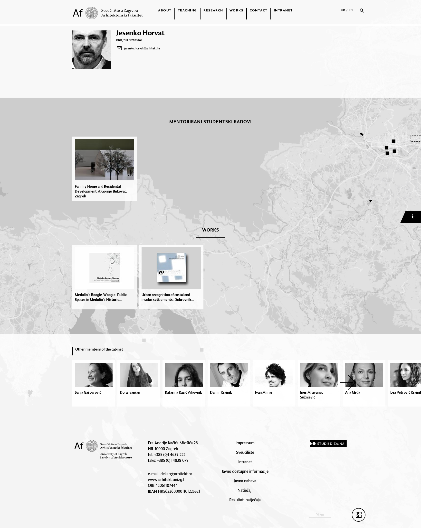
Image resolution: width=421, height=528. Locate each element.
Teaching (187, 10)
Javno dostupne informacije (245, 471)
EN (351, 10)
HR (343, 10)
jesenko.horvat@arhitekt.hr (142, 48)
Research (213, 10)
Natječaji (245, 490)
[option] (105, 169)
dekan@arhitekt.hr (176, 473)
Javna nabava (245, 480)
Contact (259, 10)
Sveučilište (245, 452)
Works (237, 10)
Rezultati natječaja (245, 499)
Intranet (283, 10)
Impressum (245, 442)
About (165, 10)
